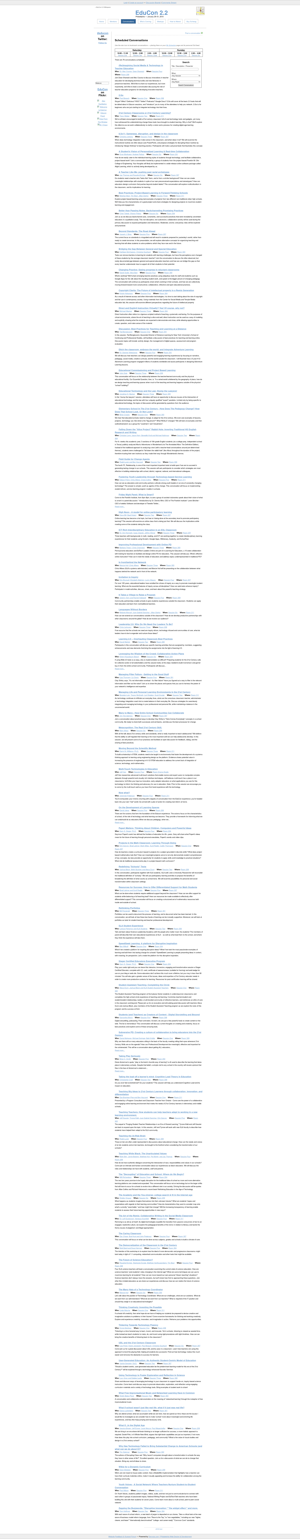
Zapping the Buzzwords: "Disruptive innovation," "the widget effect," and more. (158, 1508)
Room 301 (174, 154)
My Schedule (171, 45)
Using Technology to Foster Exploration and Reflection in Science (152, 1375)
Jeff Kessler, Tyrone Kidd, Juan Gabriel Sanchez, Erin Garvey (143, 1118)
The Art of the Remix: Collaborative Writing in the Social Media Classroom (156, 1215)
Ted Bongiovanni (126, 331)
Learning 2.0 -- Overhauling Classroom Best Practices (146, 638)
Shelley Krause (125, 1198)
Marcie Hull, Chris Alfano (129, 565)
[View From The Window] (102, 122)
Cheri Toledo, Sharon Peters (130, 213)
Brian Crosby (125, 414)
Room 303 (181, 252)
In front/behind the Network (132, 562)
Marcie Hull (124, 1292)
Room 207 (162, 234)
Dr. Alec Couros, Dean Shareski (132, 71)
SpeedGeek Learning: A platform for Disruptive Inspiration (148, 943)
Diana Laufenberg (126, 1410)
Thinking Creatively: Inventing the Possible (140, 1307)
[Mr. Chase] (102, 125)
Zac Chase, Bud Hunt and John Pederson (136, 1236)
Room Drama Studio (161, 772)
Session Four (166, 55)
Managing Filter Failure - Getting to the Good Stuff (144, 674)
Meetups (160, 21)
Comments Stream (169, 2)
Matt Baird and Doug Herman (131, 1248)
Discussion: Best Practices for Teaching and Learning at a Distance (152, 328)
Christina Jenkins (126, 136)
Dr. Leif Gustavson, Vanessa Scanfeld (134, 1218)
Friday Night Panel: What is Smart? (136, 494)
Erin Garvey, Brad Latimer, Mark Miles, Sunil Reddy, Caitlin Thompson (146, 845)
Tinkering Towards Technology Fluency (138, 1324)
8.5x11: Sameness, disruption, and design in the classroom (148, 133)
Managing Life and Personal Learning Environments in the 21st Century (154, 692)
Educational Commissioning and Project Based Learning (147, 370)
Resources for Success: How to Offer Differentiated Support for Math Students (158, 887)
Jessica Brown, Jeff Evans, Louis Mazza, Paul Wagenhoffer (142, 1428)
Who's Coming (145, 21)
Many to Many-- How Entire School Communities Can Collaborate (151, 712)
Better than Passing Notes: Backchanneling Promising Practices (151, 210)
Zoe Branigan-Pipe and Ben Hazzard (134, 1097)
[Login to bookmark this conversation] (116, 65)
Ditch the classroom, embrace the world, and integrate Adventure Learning (156, 349)
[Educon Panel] (102, 116)
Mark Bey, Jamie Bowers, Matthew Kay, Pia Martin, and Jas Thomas (146, 1156)
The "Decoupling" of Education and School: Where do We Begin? (151, 1174)
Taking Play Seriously (129, 1055)
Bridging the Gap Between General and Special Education (148, 248)
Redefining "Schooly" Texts (132, 866)
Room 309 (167, 394)
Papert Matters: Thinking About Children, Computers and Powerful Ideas (155, 828)
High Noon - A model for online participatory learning (145, 512)
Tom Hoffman (125, 1511)
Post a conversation (193, 33)
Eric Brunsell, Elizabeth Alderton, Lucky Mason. (138, 580)
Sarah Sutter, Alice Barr (129, 272)
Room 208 (125, 74)
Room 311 (180, 195)
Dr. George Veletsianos (128, 352)
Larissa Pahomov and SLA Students (133, 928)
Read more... (120, 506)
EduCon (103, 89)
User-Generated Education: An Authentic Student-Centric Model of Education (157, 1360)
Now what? (124, 792)
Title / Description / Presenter (182, 66)
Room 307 (165, 136)
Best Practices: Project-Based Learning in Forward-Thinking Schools (153, 192)
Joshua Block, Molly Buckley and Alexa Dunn (137, 869)
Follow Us (102, 43)
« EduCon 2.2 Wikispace (103, 7)
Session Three (152, 55)
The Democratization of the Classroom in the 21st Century (148, 1245)
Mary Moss (124, 730)
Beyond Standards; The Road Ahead (137, 231)
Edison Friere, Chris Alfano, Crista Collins (135, 479)
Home (101, 21)
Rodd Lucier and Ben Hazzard (131, 462)
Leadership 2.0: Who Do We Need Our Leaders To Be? (146, 624)
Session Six (196, 55)
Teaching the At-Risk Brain (132, 1135)
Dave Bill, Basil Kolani (128, 515)
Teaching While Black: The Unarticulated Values (143, 1153)
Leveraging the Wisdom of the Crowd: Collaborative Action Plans (151, 653)
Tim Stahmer (125, 1452)
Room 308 (160, 98)
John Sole (123, 373)
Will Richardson (126, 1177)
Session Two (137, 55)
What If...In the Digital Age (132, 1425)
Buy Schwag (191, 21)
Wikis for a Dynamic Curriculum (135, 1466)
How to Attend (175, 21)
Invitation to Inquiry (128, 577)
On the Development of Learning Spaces (139, 807)
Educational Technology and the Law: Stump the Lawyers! (148, 390)
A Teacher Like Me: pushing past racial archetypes (144, 172)
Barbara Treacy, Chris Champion (132, 547)
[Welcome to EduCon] (102, 110)
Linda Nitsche (125, 1310)
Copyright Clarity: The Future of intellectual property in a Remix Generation (156, 290)
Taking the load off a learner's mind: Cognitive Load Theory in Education (155, 1076)
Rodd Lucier (124, 1139)
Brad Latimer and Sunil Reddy (131, 890)
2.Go (121, 95)
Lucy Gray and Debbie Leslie (131, 1378)
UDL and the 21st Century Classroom (137, 1342)
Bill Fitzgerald (125, 911)
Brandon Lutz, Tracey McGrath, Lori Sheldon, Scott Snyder (142, 695)
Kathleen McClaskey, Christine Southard (135, 252)
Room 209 (159, 373)
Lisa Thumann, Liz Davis (129, 677)
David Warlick (125, 642)
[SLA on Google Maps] (200, 14)
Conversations (128, 21)
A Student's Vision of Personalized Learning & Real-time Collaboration (154, 151)
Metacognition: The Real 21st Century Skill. (140, 727)
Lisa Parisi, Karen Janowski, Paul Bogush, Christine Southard (143, 1345)
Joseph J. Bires (126, 234)
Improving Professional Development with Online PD (145, 544)
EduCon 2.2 (151, 12)
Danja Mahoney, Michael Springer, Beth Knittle (137, 1038)
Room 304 (171, 213)
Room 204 (169, 656)
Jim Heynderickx (126, 715)
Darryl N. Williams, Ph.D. (129, 751)
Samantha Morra (126, 1017)
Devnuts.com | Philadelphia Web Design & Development (170, 1536)
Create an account (136, 2)
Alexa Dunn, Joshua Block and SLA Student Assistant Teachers (144, 987)
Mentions (113, 21)
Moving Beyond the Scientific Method (137, 748)
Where (174, 79)
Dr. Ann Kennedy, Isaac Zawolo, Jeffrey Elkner (137, 533)
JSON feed (158, 1529)
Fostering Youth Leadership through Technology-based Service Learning (155, 476)
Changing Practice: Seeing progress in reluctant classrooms (149, 269)
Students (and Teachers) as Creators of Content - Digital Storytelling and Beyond (159, 1014)
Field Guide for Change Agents (134, 459)
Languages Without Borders (133, 609)
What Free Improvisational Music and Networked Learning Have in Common (157, 1392)
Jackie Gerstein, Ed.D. (128, 1363)
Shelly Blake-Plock (127, 1396)
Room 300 (168, 272)
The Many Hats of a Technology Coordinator (141, 1289)
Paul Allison (124, 1490)
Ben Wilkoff (124, 946)
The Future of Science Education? (136, 1259)
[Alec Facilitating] (102, 104)
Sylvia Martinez (125, 1328)
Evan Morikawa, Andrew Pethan (132, 154)
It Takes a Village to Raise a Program (137, 594)
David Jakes (124, 810)
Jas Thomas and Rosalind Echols (132, 175)
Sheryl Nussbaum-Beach (129, 656)
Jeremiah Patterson (127, 795)
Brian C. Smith (125, 1059)
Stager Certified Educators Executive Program (142, 961)
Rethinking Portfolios (129, 907)
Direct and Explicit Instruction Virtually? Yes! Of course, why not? (152, 308)
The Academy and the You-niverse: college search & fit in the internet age (155, 1194)
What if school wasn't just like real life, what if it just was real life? (151, 1407)
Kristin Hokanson (126, 293)
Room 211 (160, 116)
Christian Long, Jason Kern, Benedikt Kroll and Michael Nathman (144, 435)
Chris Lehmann (125, 627)
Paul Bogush (124, 98)
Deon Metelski (125, 1469)
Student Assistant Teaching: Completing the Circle (144, 984)
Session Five (182, 55)
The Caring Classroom (130, 1233)
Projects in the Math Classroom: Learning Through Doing (147, 842)
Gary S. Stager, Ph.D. (128, 831)
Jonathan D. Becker (127, 394)
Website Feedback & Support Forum (122, 1536)
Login (126, 2)
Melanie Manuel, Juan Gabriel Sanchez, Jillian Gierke (140, 612)
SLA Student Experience (131, 925)
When (174, 73)
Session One (122, 55)
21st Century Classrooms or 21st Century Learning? (145, 112)
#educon (102, 33)
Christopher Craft (126, 1079)
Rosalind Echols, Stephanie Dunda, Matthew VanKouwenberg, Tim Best (147, 1263)
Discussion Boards (153, 2)
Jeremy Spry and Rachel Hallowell (133, 597)
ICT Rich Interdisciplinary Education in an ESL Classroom (148, 529)
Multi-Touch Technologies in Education (138, 768)
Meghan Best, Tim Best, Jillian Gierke (134, 195)
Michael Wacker (126, 311)
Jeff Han (123, 772)
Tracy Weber (124, 116)
